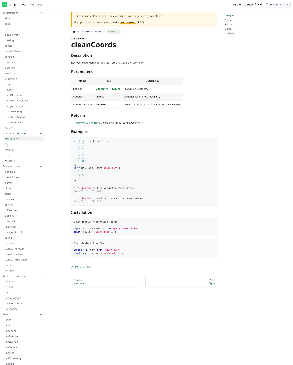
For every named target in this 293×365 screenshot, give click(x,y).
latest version (128, 22)
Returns (228, 24)
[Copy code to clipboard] (213, 140)
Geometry (102, 88)
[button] (22, 12)
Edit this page (83, 266)
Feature (115, 88)
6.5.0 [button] (235, 4)
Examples (229, 28)
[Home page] (74, 31)
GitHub (249, 4)
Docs (23, 4)
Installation (230, 33)
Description (230, 15)
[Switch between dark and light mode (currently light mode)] (259, 4)
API (32, 4)
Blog (40, 4)
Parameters (230, 20)
